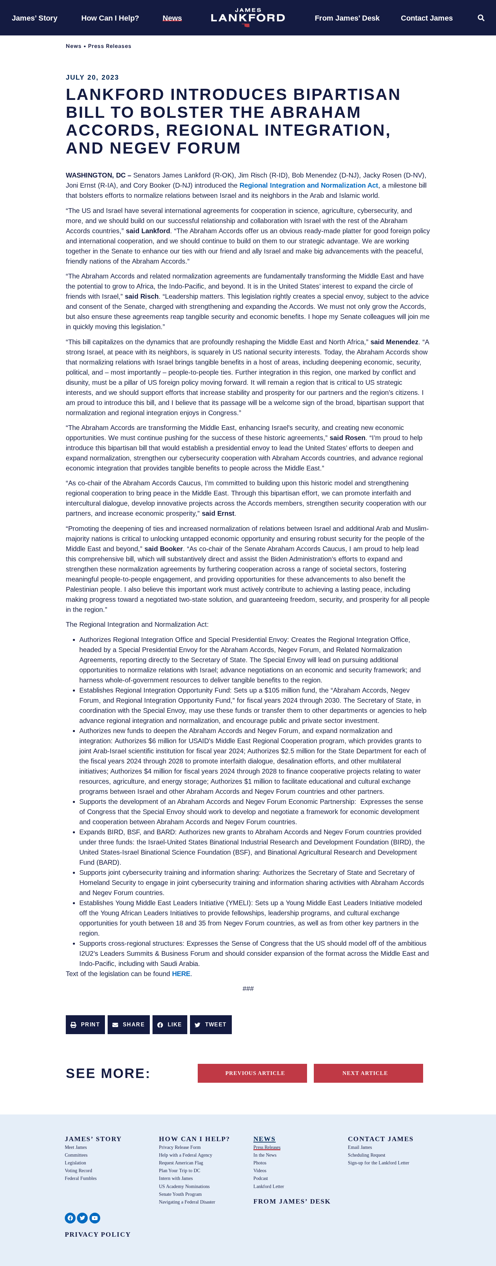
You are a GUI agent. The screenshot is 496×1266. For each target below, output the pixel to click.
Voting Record (78, 1170)
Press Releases (110, 46)
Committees (76, 1155)
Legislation (75, 1162)
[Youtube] (94, 1218)
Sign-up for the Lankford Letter (378, 1162)
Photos (259, 1162)
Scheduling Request (366, 1155)
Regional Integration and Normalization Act (309, 185)
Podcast (260, 1178)
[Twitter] (82, 1218)
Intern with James (176, 1178)
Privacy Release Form (180, 1147)
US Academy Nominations (184, 1186)
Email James (360, 1147)
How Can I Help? (194, 1138)
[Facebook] (70, 1218)
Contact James (381, 1138)
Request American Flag (181, 1162)
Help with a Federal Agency (185, 1155)
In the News (264, 1155)
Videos (259, 1170)
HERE (181, 973)
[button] (85, 1024)
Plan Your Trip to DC (179, 1170)
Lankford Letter (268, 1186)
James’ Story (93, 1138)
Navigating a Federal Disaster (187, 1202)
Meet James (76, 1147)
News (74, 46)
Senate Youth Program (180, 1194)
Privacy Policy (98, 1234)
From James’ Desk (292, 1201)
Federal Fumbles (81, 1178)
